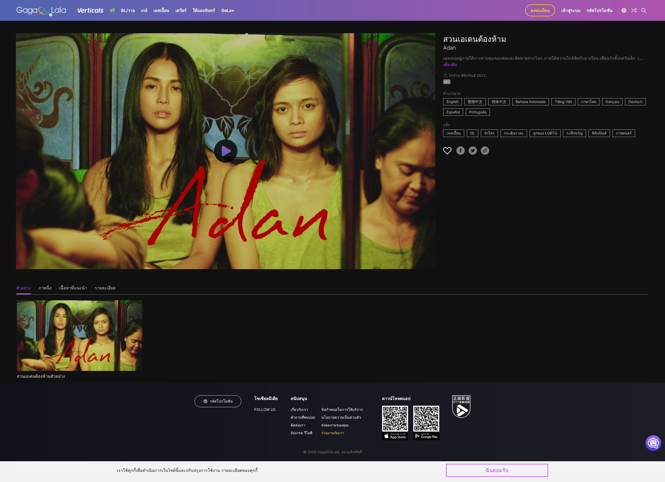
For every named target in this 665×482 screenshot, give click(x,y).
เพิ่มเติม (450, 64)
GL (472, 133)
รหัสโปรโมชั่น (600, 10)
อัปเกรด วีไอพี (301, 433)
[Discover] (634, 10)
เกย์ (144, 10)
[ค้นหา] (644, 10)
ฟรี (112, 10)
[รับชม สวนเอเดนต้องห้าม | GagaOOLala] (41, 10)
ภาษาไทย (588, 101)
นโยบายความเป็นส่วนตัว (341, 417)
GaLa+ (227, 10)
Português (478, 112)
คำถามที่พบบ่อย (303, 417)
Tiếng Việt (563, 101)
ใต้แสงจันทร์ (204, 10)
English (452, 101)
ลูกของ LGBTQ (545, 133)
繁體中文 (475, 101)
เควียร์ (181, 10)
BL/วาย (128, 10)
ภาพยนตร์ (624, 133)
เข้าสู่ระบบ (570, 10)
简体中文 (499, 101)
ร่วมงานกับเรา (332, 433)
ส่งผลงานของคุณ (335, 425)
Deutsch (635, 101)
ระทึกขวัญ (574, 133)
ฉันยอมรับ (497, 470)
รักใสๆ (489, 133)
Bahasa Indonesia (531, 101)
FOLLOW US (265, 409)
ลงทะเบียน (540, 10)
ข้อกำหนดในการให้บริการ (342, 409)
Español (453, 112)
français (612, 101)
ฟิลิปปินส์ (599, 133)
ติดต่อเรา (298, 425)
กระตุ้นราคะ (514, 133)
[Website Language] (624, 10)
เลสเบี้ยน (161, 10)
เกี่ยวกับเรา (299, 409)
